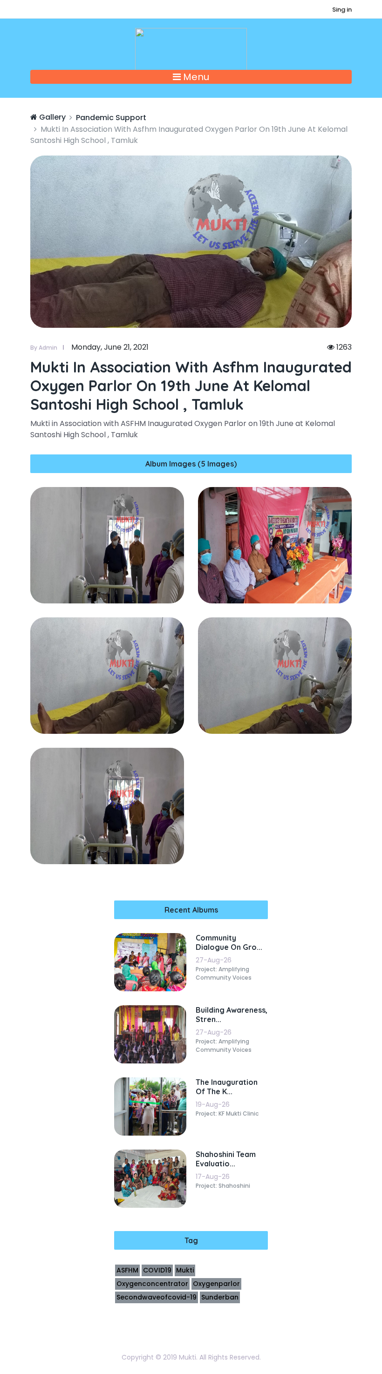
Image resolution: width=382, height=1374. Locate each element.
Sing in (342, 9)
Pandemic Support (111, 117)
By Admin (43, 348)
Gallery (51, 117)
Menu (195, 76)
